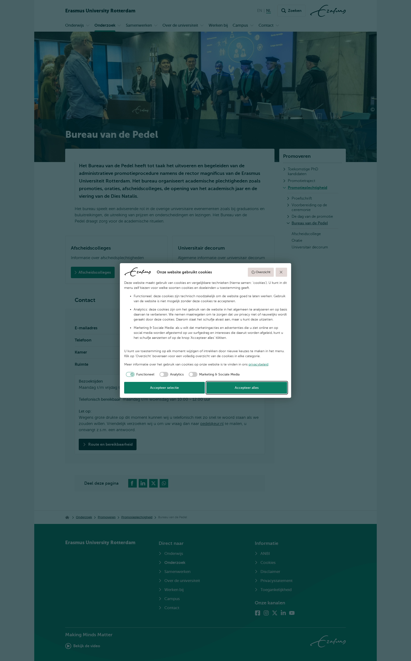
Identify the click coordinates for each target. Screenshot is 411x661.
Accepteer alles (247, 388)
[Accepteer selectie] (281, 272)
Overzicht (263, 272)
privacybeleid (258, 364)
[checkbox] (139, 374)
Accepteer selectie (164, 388)
